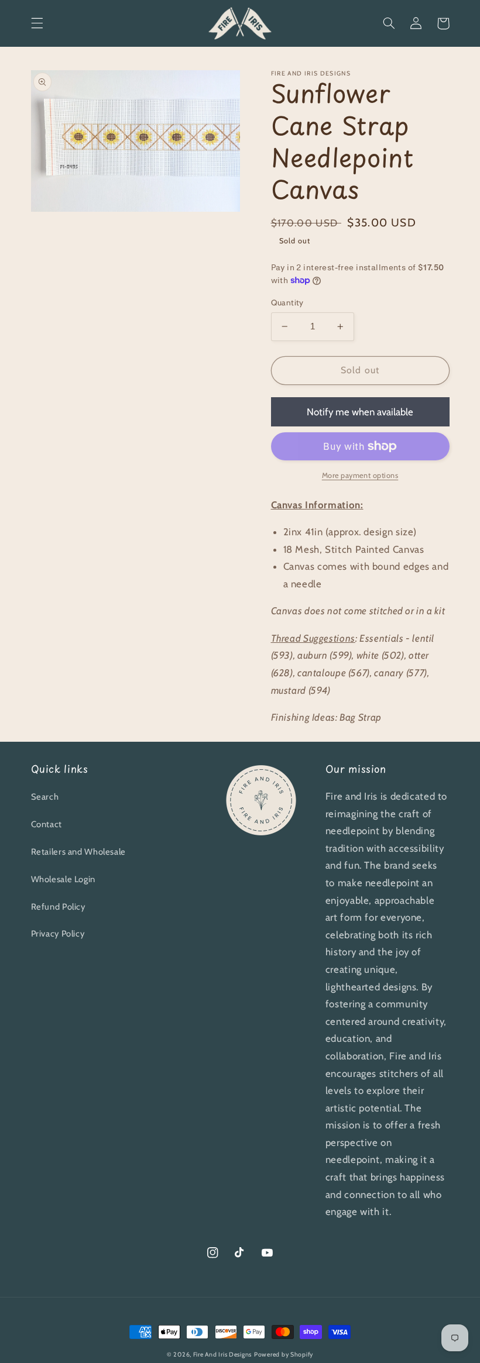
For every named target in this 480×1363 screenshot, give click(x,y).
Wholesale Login (63, 879)
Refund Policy (58, 906)
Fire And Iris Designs (222, 1354)
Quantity (287, 302)
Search (45, 796)
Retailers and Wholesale (78, 851)
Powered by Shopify (283, 1354)
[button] (36, 23)
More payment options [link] (360, 475)
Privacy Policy (58, 933)
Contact (46, 824)
